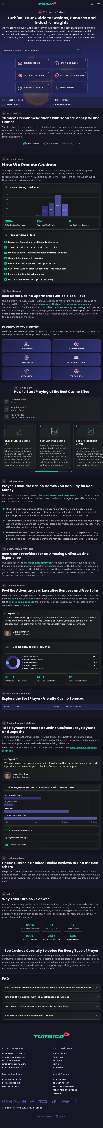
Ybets (56, 1064)
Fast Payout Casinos (13, 1053)
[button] (31, 471)
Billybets (57, 1060)
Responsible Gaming (63, 1086)
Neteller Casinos (11, 1083)
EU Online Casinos (11, 1060)
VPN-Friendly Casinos (13, 1057)
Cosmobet (58, 1067)
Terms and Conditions (65, 1090)
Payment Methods (11, 1079)
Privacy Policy (61, 1083)
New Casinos (52, 144)
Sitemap (57, 1093)
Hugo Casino (60, 1053)
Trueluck (58, 1057)
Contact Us (59, 1079)
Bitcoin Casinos (10, 1086)
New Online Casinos (12, 1067)
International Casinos (14, 1064)
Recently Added (73, 144)
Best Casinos (33, 144)
